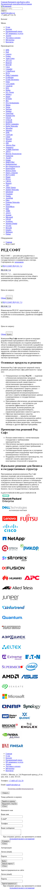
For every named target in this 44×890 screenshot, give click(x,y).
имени (21, 262)
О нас (8, 27)
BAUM (8, 65)
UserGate (9, 135)
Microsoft (9, 217)
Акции (8, 36)
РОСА (8, 179)
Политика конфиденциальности (20, 789)
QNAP (8, 219)
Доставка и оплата (13, 38)
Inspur (8, 96)
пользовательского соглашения (22, 839)
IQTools (9, 99)
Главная (9, 754)
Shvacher (9, 128)
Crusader (9, 69)
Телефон (4, 823)
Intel (7, 209)
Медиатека (10, 40)
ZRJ (7, 143)
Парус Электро (12, 173)
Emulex (8, 230)
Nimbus (8, 111)
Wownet (9, 139)
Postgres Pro (10, 116)
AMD (8, 211)
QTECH (9, 120)
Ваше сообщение (8, 828)
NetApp (9, 109)
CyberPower (10, 71)
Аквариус (9, 147)
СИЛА (8, 181)
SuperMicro (10, 207)
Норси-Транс (11, 171)
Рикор (8, 177)
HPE (7, 50)
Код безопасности (13, 166)
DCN (8, 73)
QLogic (8, 226)
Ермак (8, 160)
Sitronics (9, 130)
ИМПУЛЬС (10, 162)
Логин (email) (6, 852)
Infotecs (8, 94)
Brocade (9, 228)
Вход (20, 4)
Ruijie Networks (12, 126)
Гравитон (9, 156)
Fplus (8, 82)
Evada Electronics (12, 80)
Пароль (4, 856)
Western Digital (11, 223)
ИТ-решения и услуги (14, 33)
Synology (9, 221)
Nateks (8, 196)
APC (7, 185)
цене (16, 262)
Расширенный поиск (14, 31)
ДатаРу (8, 158)
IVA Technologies (12, 103)
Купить (9, 298)
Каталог (9, 29)
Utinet (8, 137)
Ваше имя (5, 814)
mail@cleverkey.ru (8, 13)
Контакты (9, 42)
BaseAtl (9, 63)
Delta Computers (12, 75)
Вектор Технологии (13, 154)
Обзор (3, 298)
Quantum (9, 194)
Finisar (8, 234)
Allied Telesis (11, 188)
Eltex (8, 200)
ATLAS (9, 61)
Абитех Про (10, 145)
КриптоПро (10, 168)
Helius (8, 90)
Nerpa (8, 107)
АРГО (8, 152)
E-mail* (4, 819)
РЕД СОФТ (10, 175)
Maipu (8, 105)
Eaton (8, 204)
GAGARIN (10, 84)
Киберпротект (11, 164)
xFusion (9, 141)
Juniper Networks (12, 190)
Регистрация (27, 4)
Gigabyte (9, 86)
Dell (7, 52)
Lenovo (8, 54)
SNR (7, 132)
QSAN (8, 118)
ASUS (8, 213)
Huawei (8, 183)
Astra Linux (10, 58)
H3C (7, 88)
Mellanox (9, 232)
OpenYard (9, 113)
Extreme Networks (13, 202)
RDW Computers (12, 124)
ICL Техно (10, 92)
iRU (7, 101)
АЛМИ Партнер (12, 149)
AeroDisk (9, 198)
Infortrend (9, 192)
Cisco (8, 67)
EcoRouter (10, 77)
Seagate (8, 215)
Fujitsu (8, 56)
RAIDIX (9, 122)
